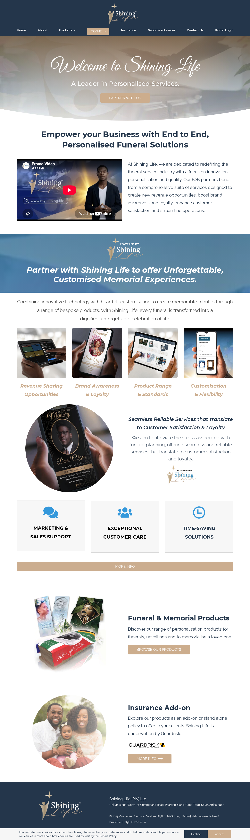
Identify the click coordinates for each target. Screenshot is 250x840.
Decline (196, 834)
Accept (219, 834)
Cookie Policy (108, 836)
